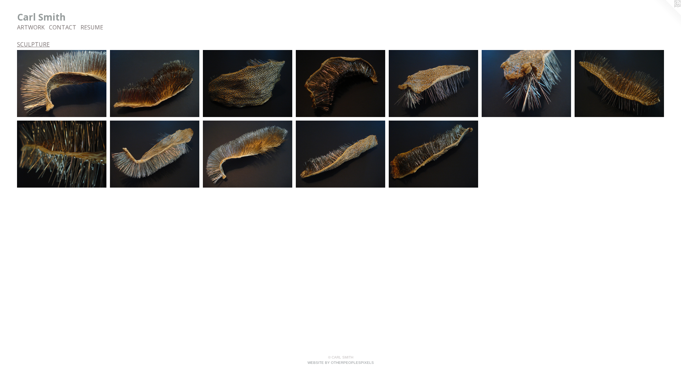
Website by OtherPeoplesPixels (341, 363)
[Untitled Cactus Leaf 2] (247, 83)
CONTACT (62, 27)
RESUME (92, 27)
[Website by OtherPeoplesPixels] (667, 14)
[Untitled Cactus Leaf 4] (619, 83)
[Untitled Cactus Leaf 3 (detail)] (526, 83)
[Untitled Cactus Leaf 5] (154, 154)
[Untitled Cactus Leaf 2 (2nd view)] (340, 83)
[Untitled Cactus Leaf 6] (340, 154)
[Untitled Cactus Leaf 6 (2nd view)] (433, 154)
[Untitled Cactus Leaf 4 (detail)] (61, 154)
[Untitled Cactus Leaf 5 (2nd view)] (247, 154)
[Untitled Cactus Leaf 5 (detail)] (61, 83)
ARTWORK (31, 27)
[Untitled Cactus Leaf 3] (433, 83)
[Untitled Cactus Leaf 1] (154, 83)
